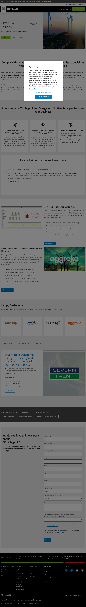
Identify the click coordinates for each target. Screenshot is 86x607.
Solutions (10, 557)
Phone (46, 473)
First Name (48, 436)
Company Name (49, 451)
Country (47, 480)
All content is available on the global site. (41, 1)
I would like (48, 488)
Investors (32, 573)
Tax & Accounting (20, 573)
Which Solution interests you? (53, 495)
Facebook (66, 570)
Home (3, 557)
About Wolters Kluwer (7, 566)
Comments (47, 503)
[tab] (14, 170)
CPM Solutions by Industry (53, 557)
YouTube (82, 570)
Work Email (48, 466)
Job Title (47, 458)
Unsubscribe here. (52, 526)
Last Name (48, 443)
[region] (43, 81)
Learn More (9, 390)
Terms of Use (5, 600)
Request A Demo (50, 243)
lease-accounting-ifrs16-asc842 (46, 416)
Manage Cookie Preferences (43, 92)
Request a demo (48, 578)
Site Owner (33, 576)
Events (3, 575)
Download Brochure (18, 37)
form (5, 37)
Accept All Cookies (44, 96)
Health (17, 570)
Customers (4, 313)
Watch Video (51, 268)
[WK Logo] (7, 595)
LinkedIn (77, 570)
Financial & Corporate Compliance (19, 584)
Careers (32, 570)
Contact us (47, 571)
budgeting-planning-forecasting (17, 416)
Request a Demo (78, 9)
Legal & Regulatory (21, 589)
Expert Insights (34, 566)
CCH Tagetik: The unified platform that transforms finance (29, 557)
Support (46, 581)
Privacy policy (60, 532)
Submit (47, 540)
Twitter (71, 570)
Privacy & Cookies (17, 600)
